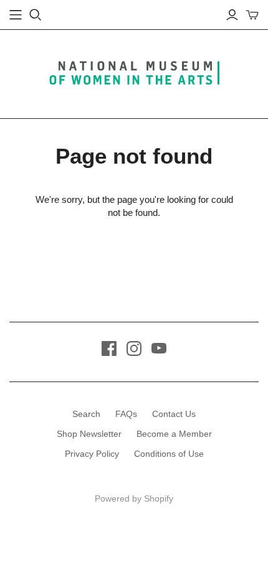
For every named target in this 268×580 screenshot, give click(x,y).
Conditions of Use (169, 454)
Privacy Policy (92, 454)
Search (86, 414)
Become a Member (174, 434)
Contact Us (174, 414)
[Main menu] (15, 15)
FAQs (126, 414)
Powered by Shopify (134, 498)
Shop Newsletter (89, 434)
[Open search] (35, 15)
